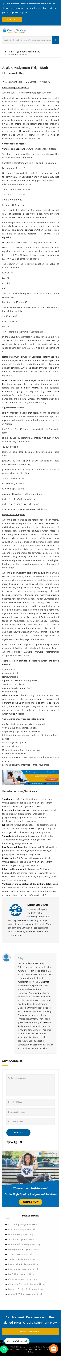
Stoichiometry (9, 799)
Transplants (8, 836)
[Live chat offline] (53, 1348)
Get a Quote (12, 19)
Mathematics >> (33, 81)
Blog (48, 1349)
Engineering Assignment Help (23, 1264)
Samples (42, 1349)
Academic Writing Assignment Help (25, 1294)
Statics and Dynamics (28, 989)
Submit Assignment (30, 51)
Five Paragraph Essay (13, 847)
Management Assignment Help (23, 1249)
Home (11, 51)
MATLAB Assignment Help (21, 1274)
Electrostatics (9, 858)
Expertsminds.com (27, 1347)
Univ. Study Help (30, 1349)
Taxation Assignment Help (21, 1239)
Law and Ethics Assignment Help (24, 1244)
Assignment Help (13, 81)
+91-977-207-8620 (18, 54)
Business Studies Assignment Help (25, 1289)
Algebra (46, 81)
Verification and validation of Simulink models (26, 884)
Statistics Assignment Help (21, 1259)
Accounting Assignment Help (22, 1224)
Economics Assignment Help (22, 1229)
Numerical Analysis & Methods (33, 993)
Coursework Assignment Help (22, 1279)
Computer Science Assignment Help (26, 1284)
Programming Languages (15, 810)
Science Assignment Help (20, 1254)
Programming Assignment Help (23, 1269)
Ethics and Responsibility (15, 869)
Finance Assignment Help (20, 1234)
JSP (4, 824)
